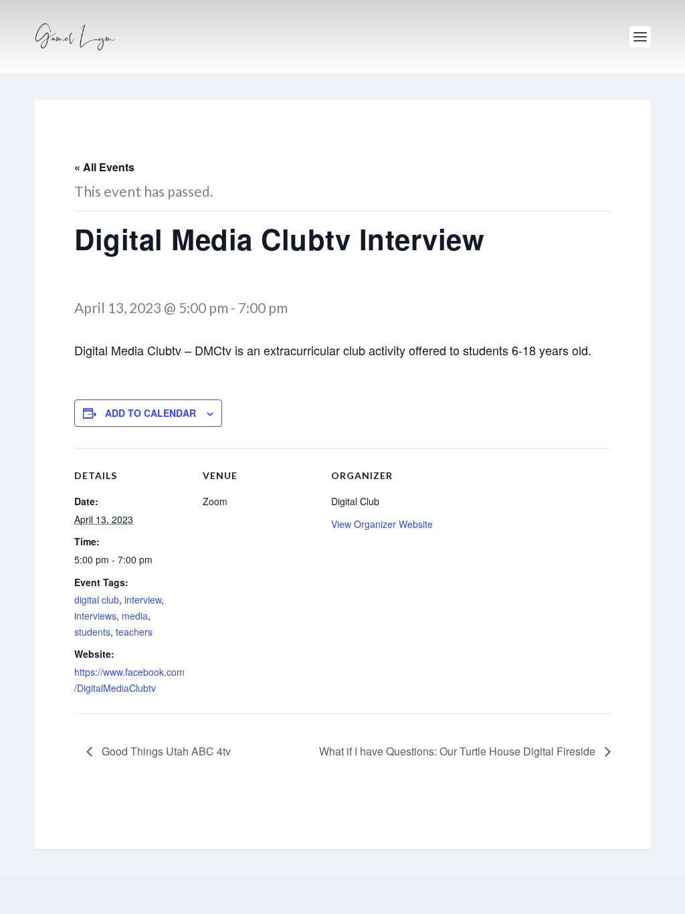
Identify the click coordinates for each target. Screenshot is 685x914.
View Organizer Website (382, 524)
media (135, 615)
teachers (134, 631)
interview (142, 599)
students (92, 631)
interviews (95, 615)
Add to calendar (150, 413)
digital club (96, 599)
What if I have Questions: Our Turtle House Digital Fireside (458, 751)
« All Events (104, 167)
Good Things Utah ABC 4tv (165, 751)
